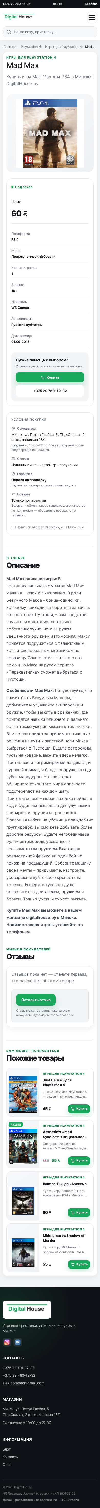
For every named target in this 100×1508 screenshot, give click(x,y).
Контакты (11, 1457)
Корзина (91, 4)
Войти (57, 4)
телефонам (18, 931)
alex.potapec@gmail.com (23, 1383)
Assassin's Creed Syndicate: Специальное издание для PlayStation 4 (64, 1137)
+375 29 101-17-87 (18, 1368)
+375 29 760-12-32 (16, 4)
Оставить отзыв (36, 999)
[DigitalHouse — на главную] (19, 17)
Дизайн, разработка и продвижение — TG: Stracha (41, 1500)
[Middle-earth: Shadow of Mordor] (23, 1248)
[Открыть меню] (92, 17)
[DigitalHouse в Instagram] (7, 1342)
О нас (7, 1464)
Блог (6, 1449)
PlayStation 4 (31, 47)
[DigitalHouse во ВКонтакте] (17, 1342)
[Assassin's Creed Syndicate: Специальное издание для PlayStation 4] (23, 1144)
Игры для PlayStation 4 (63, 47)
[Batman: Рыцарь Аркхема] (23, 1196)
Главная (10, 47)
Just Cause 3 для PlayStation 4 (57, 1082)
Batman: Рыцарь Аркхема (64, 1184)
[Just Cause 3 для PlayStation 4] (23, 1092)
